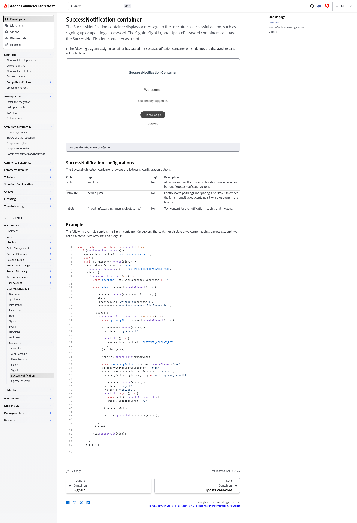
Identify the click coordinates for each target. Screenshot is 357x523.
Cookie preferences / (181, 505)
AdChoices (234, 505)
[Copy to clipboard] (235, 247)
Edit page (76, 471)
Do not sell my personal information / (210, 505)
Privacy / (152, 505)
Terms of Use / (164, 505)
